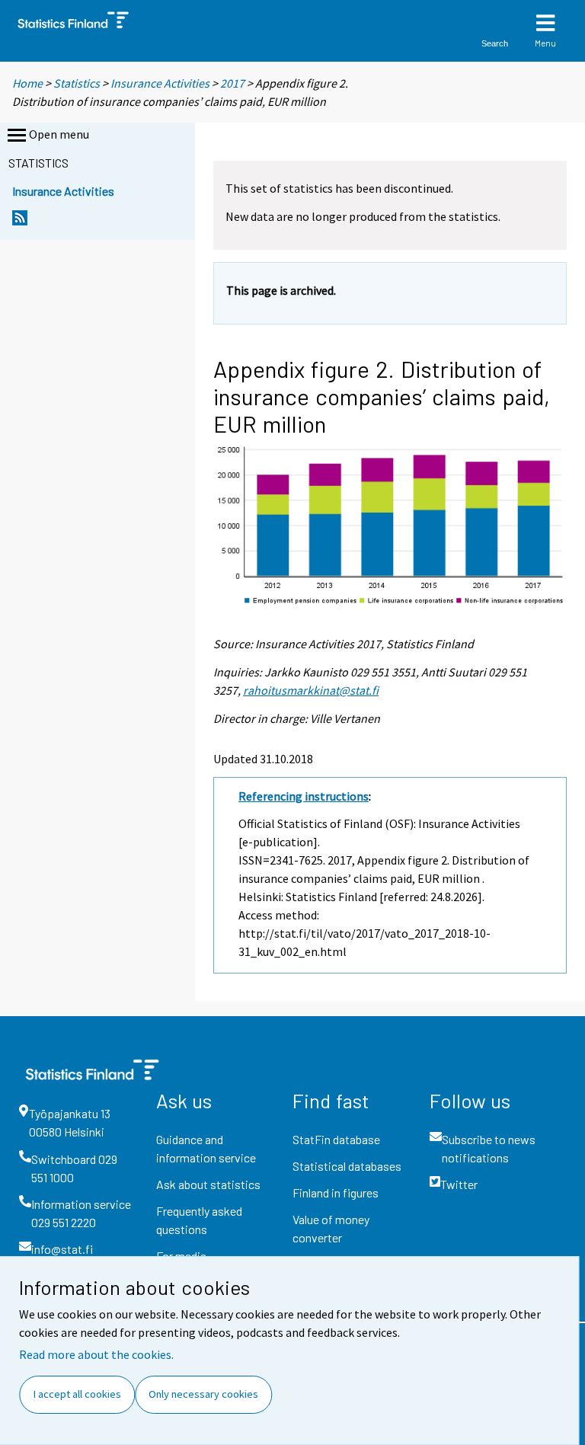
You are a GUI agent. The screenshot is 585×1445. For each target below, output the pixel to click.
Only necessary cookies (203, 1394)
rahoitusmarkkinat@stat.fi (311, 690)
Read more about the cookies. (96, 1354)
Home (27, 83)
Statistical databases (346, 1166)
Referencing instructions (303, 796)
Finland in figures (335, 1192)
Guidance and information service (206, 1148)
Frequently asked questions (199, 1220)
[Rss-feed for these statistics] (19, 222)
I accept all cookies (77, 1394)
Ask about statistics (208, 1184)
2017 (232, 83)
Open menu (59, 134)
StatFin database (336, 1139)
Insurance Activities (159, 83)
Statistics (76, 83)
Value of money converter (330, 1228)
